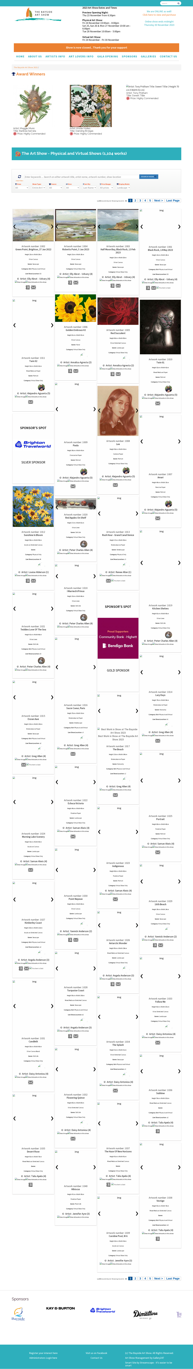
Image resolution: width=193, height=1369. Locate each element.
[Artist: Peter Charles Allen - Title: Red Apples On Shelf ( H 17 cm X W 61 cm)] (75, 504)
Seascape (35, 264)
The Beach (118, 749)
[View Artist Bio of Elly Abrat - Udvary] (28, 287)
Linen (78, 528)
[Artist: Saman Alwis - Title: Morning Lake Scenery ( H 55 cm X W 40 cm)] (33, 778)
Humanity (163, 710)
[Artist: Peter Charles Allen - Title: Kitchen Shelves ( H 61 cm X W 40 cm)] (160, 531)
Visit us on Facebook (96, 1353)
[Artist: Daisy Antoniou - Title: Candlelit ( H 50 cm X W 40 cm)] (33, 981)
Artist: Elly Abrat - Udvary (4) (35, 278)
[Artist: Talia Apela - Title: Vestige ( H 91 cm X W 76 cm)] (160, 1144)
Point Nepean (76, 898)
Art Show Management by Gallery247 (144, 1357)
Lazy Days (160, 695)
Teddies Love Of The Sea (33, 629)
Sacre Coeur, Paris (75, 708)
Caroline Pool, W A (118, 1236)
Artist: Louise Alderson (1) (35, 572)
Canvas (35, 259)
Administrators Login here (43, 1357)
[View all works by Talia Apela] (163, 1126)
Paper (38, 371)
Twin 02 (33, 361)
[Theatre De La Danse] (153, 1314)
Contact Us (168, 56)
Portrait (35, 376)
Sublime (160, 1093)
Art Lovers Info (81, 56)
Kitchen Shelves (160, 608)
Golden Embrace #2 (76, 330)
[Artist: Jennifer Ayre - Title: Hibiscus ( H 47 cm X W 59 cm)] (75, 1151)
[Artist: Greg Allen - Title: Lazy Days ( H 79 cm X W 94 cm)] (160, 656)
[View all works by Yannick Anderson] (75, 925)
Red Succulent (118, 333)
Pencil (157, 487)
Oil (30, 259)
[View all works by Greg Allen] (75, 739)
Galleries (148, 56)
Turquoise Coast (75, 990)
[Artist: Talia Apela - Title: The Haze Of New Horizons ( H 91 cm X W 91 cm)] (118, 1103)
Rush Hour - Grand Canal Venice (118, 535)
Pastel (157, 829)
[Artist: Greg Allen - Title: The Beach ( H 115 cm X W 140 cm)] (118, 695)
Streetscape (120, 550)
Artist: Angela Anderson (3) (34, 959)
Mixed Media (30, 371)
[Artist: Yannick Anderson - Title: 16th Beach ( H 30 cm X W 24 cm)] (160, 865)
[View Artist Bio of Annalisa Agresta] (70, 371)
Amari (160, 477)
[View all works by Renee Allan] (118, 566)
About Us (35, 56)
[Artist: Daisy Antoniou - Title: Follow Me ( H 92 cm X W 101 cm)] (160, 958)
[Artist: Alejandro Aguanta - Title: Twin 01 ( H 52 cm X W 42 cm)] (160, 327)
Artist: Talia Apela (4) (162, 1122)
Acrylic (26, 545)
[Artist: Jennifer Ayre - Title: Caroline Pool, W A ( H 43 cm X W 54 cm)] (118, 1197)
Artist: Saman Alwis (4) (162, 843)
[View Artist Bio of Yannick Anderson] (70, 940)
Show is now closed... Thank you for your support (96, 47)
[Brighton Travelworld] (68, 1310)
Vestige (160, 1200)
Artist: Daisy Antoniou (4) (162, 1034)
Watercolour (115, 545)
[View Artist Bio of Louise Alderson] (28, 581)
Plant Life (78, 1204)
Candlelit (33, 1041)
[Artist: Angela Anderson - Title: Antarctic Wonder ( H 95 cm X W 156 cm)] (118, 912)
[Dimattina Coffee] (110, 1314)
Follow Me (160, 1001)
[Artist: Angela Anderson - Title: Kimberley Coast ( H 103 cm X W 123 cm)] (33, 883)
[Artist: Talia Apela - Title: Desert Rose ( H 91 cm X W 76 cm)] (33, 1095)
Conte (115, 454)
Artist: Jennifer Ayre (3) (77, 1213)
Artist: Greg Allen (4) (77, 745)
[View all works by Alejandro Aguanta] (33, 387)
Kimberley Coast (33, 922)
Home (20, 56)
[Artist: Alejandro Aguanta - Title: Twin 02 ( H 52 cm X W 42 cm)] (33, 300)
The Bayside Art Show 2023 (26, 67)
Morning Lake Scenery (33, 836)
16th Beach (160, 904)
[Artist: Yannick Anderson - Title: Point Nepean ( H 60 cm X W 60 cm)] (75, 849)
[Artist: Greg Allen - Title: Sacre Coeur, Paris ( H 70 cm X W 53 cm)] (75, 639)
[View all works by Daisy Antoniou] (160, 1028)
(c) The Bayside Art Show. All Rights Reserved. (149, 1353)
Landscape (120, 348)
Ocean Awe (33, 719)
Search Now (148, 177)
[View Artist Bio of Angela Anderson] (21, 968)
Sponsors (129, 56)
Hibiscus (75, 1189)
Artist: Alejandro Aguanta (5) (35, 393)
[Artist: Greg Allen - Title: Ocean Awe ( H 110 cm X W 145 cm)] (33, 682)
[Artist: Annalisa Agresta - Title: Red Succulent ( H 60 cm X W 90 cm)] (118, 311)
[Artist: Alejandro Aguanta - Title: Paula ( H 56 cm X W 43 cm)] (75, 384)
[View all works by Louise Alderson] (33, 566)
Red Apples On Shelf (75, 517)
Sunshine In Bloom (33, 535)
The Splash (118, 1044)
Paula (76, 445)
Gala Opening (107, 56)
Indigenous (118, 866)
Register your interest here (43, 1353)
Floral (78, 345)
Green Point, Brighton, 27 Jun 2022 (33, 249)
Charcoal (73, 455)
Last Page (173, 200)
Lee (118, 444)
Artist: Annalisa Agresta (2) (77, 362)
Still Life (78, 532)
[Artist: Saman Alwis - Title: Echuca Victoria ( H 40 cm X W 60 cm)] (75, 767)
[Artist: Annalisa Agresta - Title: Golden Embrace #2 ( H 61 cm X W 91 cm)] (75, 308)
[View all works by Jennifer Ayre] (78, 1217)
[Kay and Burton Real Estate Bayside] (26, 1308)
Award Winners (30, 74)
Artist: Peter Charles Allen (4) (77, 550)
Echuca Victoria (76, 803)
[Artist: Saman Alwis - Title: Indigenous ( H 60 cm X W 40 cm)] (118, 808)
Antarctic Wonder (118, 943)
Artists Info (55, 56)
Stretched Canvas (120, 343)
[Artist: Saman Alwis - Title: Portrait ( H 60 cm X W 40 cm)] (160, 754)
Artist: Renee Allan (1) (119, 572)
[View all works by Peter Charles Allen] (75, 544)
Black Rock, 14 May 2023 (160, 250)
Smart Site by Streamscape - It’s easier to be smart (148, 1364)
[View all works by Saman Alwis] (163, 847)
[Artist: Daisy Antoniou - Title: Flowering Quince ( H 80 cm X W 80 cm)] (75, 1049)
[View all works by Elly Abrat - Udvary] (35, 282)
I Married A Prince (75, 591)
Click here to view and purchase (159, 14)
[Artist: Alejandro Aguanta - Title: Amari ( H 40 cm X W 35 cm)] (160, 416)
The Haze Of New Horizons (118, 1151)
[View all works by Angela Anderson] (33, 953)
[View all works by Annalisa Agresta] (75, 356)
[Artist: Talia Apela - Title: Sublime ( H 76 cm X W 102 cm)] (160, 1055)
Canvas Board (35, 1051)
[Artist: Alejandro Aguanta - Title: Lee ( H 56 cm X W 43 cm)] (118, 411)
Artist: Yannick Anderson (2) (77, 931)
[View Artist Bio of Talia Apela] (158, 1131)
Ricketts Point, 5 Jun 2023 (75, 249)
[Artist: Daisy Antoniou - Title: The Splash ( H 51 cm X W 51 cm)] (118, 997)
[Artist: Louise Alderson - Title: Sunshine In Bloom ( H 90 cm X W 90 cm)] (33, 506)
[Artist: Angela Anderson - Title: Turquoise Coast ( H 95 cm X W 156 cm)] (75, 953)
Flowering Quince (76, 1097)
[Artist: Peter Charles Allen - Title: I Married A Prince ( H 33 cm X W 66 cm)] (75, 565)
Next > (158, 200)
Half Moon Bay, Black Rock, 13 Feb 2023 (118, 251)
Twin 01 (160, 362)
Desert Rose (33, 1151)
